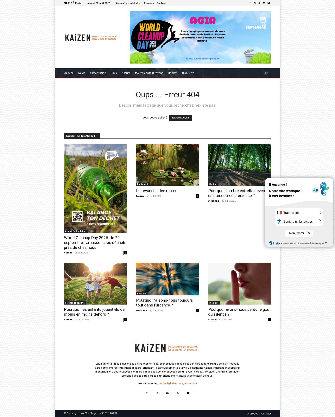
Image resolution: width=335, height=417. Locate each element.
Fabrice (140, 195)
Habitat (213, 184)
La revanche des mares (156, 190)
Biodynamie (143, 184)
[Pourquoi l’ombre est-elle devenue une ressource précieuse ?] (239, 165)
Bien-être (141, 293)
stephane (213, 200)
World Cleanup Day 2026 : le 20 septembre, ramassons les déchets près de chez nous (95, 242)
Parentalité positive (75, 302)
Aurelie (68, 252)
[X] (259, 3)
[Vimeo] (264, 3)
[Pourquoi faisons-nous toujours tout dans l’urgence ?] (167, 279)
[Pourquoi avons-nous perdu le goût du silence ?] (239, 284)
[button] (266, 72)
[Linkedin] (167, 393)
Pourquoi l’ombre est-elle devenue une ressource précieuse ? (238, 193)
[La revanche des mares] (167, 165)
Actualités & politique (76, 231)
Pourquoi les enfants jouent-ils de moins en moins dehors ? (94, 312)
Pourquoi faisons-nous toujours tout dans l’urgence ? (164, 302)
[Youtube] (268, 3)
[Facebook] (250, 3)
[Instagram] (254, 3)
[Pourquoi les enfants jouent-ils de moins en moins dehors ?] (95, 284)
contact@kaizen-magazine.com (178, 383)
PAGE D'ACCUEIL (180, 117)
